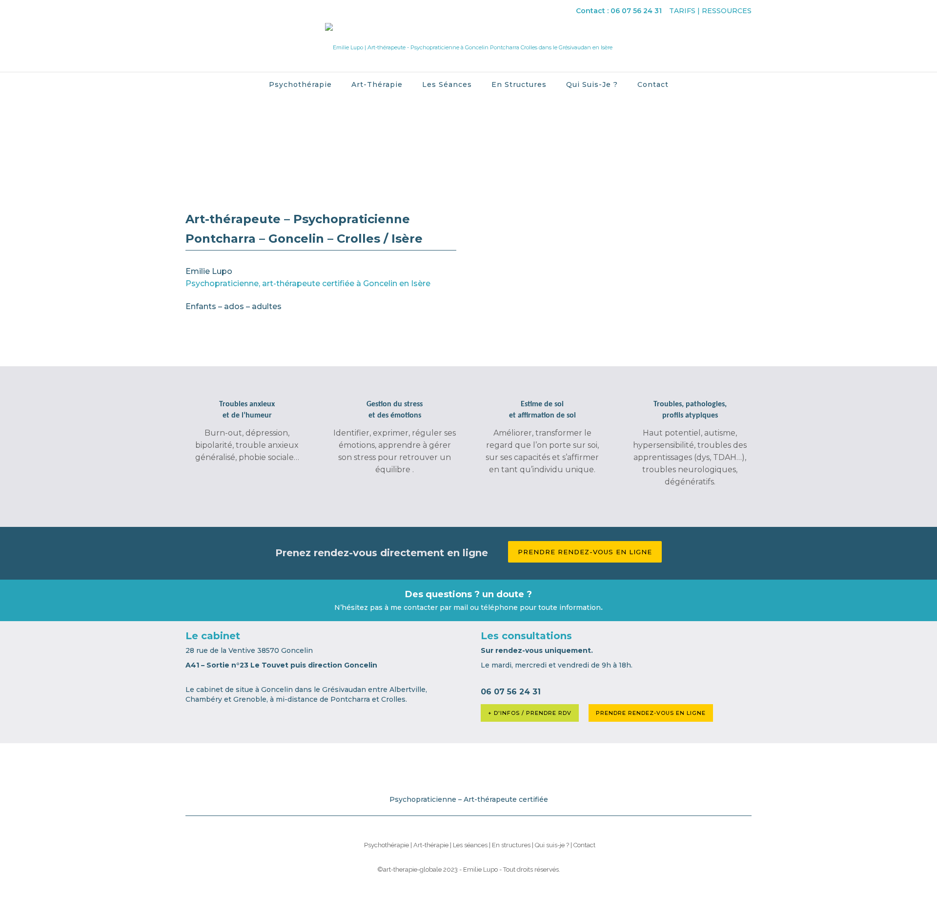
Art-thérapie (377, 84)
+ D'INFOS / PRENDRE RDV (529, 713)
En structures (519, 84)
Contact (653, 84)
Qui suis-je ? (592, 84)
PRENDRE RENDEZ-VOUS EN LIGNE (651, 713)
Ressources (727, 10)
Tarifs (682, 10)
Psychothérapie (300, 84)
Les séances (447, 84)
